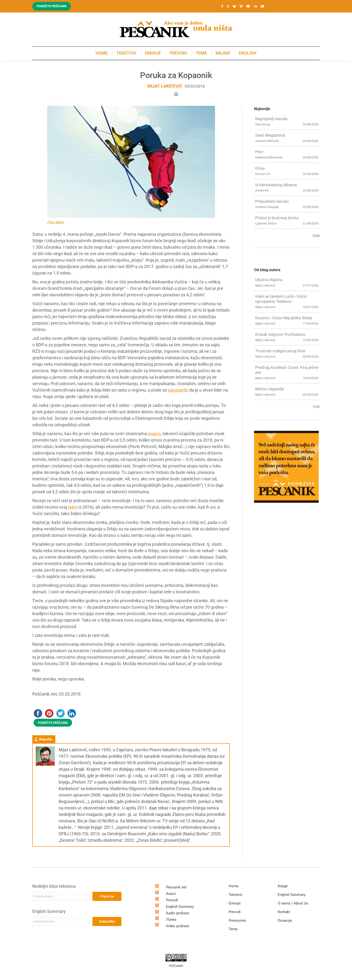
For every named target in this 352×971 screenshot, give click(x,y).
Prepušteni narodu (272, 201)
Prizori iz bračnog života (277, 217)
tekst (73, 507)
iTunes (171, 919)
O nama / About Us (293, 903)
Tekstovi (235, 894)
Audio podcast (177, 913)
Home (233, 886)
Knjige (283, 886)
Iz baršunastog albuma (276, 184)
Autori (171, 894)
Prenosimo (237, 920)
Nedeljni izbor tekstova (54, 886)
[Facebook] (222, 6)
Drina (260, 168)
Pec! (259, 151)
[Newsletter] (262, 6)
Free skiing (55, 222)
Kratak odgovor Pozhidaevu (280, 334)
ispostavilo (178, 390)
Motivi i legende (269, 389)
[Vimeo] (241, 6)
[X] (228, 6)
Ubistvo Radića (268, 279)
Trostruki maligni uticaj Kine (280, 350)
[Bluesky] (234, 6)
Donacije (285, 920)
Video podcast (177, 926)
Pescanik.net (176, 887)
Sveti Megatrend (270, 135)
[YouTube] (248, 6)
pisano (154, 433)
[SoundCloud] (255, 6)
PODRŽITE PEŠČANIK (53, 722)
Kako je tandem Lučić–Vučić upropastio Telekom (281, 299)
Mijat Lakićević (164, 86)
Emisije (235, 903)
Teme (233, 929)
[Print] (176, 93)
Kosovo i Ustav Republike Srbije (283, 317)
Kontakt (284, 912)
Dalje (316, 235)
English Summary (49, 911)
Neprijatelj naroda (271, 118)
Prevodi (172, 900)
